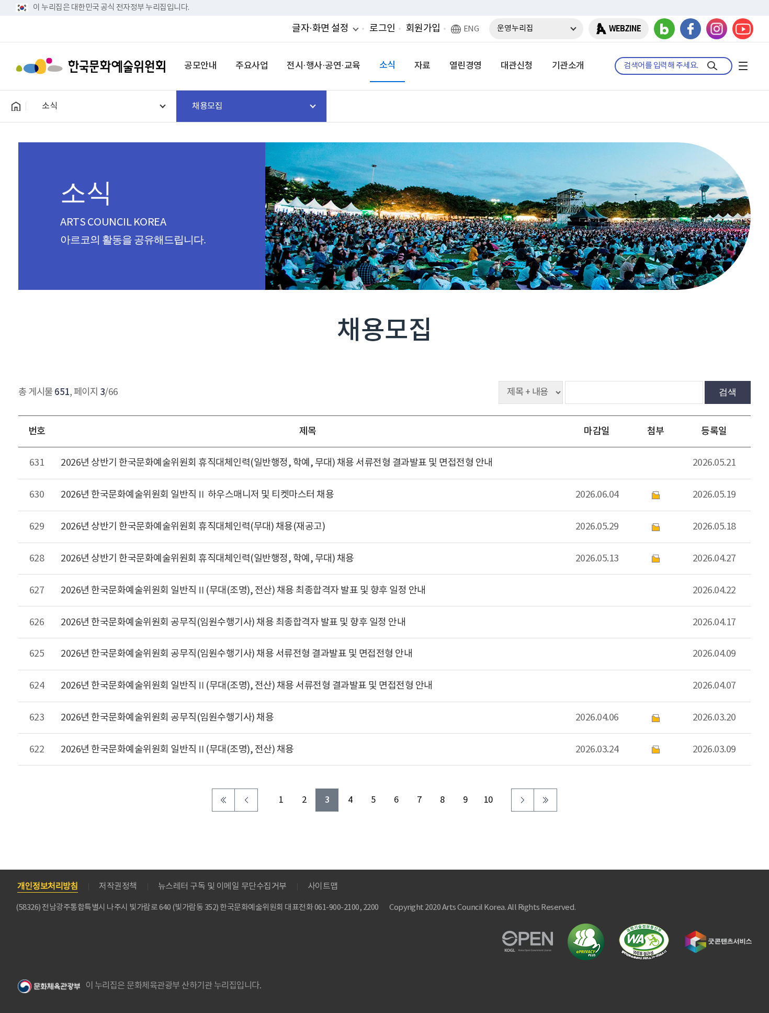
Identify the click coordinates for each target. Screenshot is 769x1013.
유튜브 (742, 28)
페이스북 (690, 28)
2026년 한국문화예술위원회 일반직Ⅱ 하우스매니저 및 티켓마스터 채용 (197, 494)
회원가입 (423, 28)
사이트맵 (323, 886)
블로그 (664, 28)
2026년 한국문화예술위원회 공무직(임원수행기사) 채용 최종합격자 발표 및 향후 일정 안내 (233, 622)
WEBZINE (625, 28)
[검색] (712, 66)
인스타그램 (716, 28)
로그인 (382, 28)
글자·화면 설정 (320, 28)
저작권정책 (118, 886)
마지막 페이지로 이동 (545, 800)
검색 (728, 392)
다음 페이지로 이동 (522, 800)
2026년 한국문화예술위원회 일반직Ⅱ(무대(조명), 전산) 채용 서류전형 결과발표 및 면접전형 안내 (247, 685)
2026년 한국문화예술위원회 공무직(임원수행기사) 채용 (167, 717)
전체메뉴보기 (742, 65)
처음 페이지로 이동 (223, 800)
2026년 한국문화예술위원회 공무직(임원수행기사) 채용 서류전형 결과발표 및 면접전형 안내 (236, 653)
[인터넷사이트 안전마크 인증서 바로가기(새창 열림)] (586, 929)
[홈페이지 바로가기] (15, 106)
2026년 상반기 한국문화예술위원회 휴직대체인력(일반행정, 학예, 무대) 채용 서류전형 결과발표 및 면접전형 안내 (277, 462)
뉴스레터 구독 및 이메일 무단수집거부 (222, 886)
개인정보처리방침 (47, 886)
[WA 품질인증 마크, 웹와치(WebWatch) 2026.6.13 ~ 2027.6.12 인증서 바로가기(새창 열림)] (644, 928)
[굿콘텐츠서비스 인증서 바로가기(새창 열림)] (718, 935)
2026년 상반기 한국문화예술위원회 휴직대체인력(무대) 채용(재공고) (193, 526)
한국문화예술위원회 (93, 65)
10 (488, 800)
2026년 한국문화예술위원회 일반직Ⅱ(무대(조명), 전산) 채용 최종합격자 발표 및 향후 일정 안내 (243, 590)
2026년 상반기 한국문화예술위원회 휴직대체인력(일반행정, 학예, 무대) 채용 (207, 558)
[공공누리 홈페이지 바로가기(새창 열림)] (527, 936)
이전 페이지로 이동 (246, 800)
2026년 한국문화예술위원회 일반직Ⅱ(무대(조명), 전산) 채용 (177, 749)
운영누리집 (515, 28)
